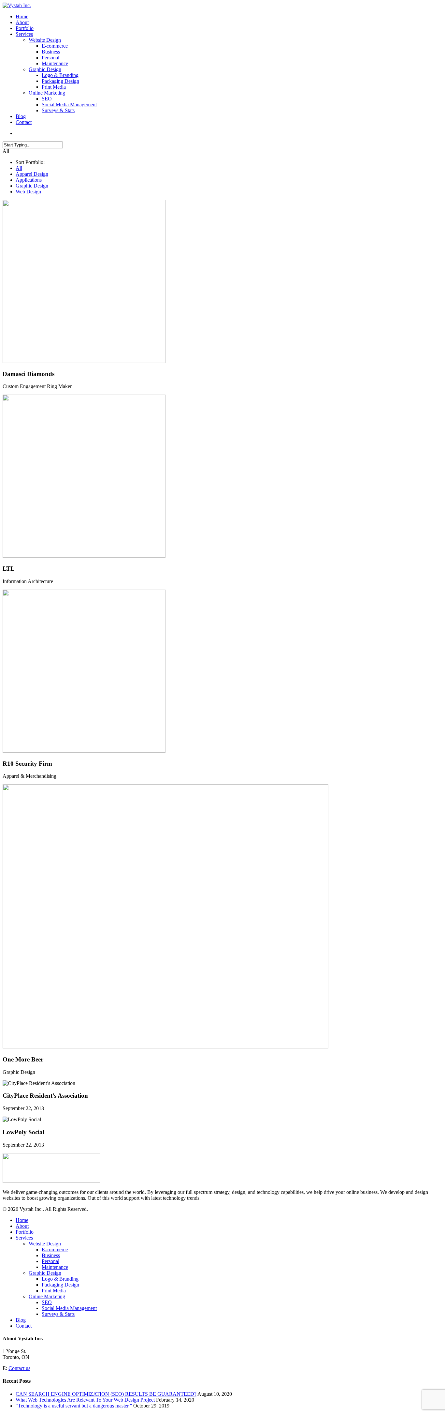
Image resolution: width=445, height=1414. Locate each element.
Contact (24, 122)
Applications (29, 180)
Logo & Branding (60, 75)
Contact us (19, 1368)
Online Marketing (47, 93)
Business (51, 51)
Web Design (28, 191)
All (19, 168)
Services (24, 34)
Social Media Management (69, 104)
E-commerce (55, 46)
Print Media (54, 87)
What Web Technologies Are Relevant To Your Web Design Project (85, 1400)
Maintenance (55, 63)
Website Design (45, 40)
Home (22, 16)
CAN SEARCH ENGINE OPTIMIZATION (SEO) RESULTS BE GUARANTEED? (106, 1394)
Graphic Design (45, 69)
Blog (21, 116)
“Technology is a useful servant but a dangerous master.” (74, 1405)
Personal (50, 57)
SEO (47, 98)
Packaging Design (60, 81)
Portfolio (25, 28)
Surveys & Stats (58, 110)
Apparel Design (32, 174)
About (22, 22)
